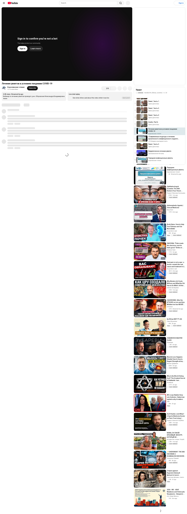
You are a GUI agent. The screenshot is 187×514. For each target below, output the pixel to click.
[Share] (119, 88)
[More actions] (130, 88)
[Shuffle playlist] (141, 96)
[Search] (120, 3)
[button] (100, 96)
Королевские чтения (15, 87)
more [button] (5, 98)
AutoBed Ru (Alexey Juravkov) (153, 93)
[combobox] (89, 3)
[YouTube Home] (12, 3)
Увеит (139, 90)
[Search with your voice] (128, 3)
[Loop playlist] (137, 96)
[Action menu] (182, 96)
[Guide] (4, 3)
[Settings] (170, 3)
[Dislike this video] (113, 88)
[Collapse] (182, 91)
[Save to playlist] (125, 88)
